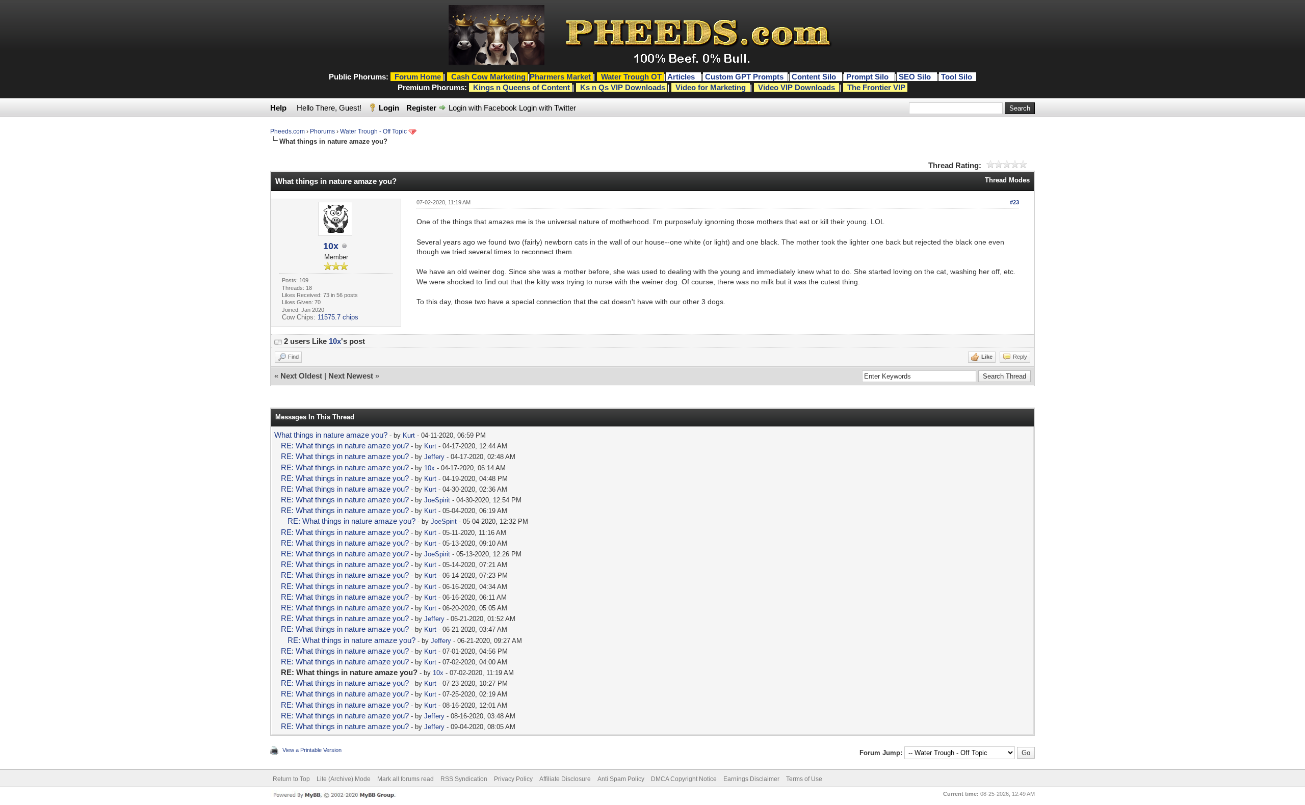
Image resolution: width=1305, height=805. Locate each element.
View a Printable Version (312, 750)
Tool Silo (957, 76)
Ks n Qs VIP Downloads (622, 87)
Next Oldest (301, 375)
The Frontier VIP (876, 87)
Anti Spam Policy (620, 779)
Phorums (322, 131)
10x (330, 246)
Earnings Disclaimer (751, 779)
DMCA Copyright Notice (684, 779)
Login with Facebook (483, 107)
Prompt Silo (868, 76)
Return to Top (291, 779)
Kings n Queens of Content (521, 87)
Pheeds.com (287, 131)
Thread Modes (1007, 180)
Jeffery (434, 457)
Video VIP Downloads (796, 87)
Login (389, 107)
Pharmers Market (560, 76)
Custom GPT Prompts (744, 76)
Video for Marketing (710, 87)
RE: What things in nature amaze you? (345, 445)
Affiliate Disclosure (565, 779)
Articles (682, 76)
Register (421, 107)
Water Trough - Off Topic (373, 131)
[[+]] (278, 341)
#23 (1014, 202)
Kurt (409, 435)
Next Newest (350, 375)
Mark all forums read (405, 779)
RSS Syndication (463, 779)
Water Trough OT (631, 76)
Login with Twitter (547, 107)
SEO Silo (916, 76)
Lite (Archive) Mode (344, 779)
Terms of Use (804, 779)
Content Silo (815, 76)
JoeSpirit (437, 500)
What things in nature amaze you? (330, 435)
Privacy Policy (513, 779)
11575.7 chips (338, 317)
